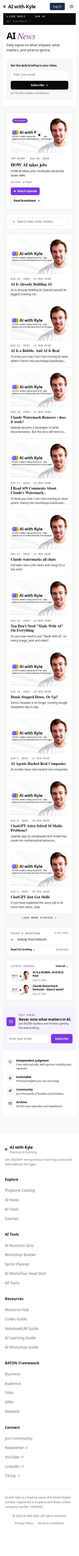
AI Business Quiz (19, 1245)
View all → (62, 966)
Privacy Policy (24, 1523)
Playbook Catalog (20, 1190)
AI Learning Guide (20, 1337)
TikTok (10, 1475)
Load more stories (37, 917)
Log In (57, 6)
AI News (12, 1199)
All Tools (12, 1282)
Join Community (18, 1438)
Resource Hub (17, 1309)
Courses (12, 1218)
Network (12, 1411)
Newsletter (14, 1447)
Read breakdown (25, 200)
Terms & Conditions (51, 1523)
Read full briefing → (23, 949)
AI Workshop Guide (21, 1347)
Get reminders (17, 21)
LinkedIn (12, 1466)
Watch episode (27, 191)
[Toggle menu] (71, 6)
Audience (13, 1383)
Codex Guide (16, 1318)
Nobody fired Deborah (31, 939)
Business (12, 1373)
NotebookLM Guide (21, 1328)
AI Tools (12, 1209)
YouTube (12, 1456)
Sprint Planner (17, 1264)
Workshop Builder (20, 1254)
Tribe (9, 1392)
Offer (9, 1402)
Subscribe (37, 85)
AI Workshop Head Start (25, 1273)
